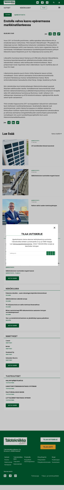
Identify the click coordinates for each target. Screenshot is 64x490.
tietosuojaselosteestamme (22, 244)
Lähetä (50, 253)
